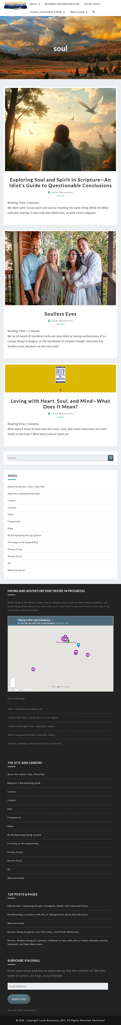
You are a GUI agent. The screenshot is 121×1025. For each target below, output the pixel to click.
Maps (10, 528)
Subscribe (19, 999)
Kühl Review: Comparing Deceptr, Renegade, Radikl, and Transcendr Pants (48, 905)
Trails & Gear (77, 12)
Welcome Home (16, 570)
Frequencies (14, 521)
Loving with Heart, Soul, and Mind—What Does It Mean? (60, 403)
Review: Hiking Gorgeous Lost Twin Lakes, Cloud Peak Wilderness (43, 931)
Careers (12, 500)
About (33, 4)
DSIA (10, 514)
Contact (12, 507)
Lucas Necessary (62, 192)
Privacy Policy (15, 549)
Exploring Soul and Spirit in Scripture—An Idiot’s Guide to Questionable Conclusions (60, 182)
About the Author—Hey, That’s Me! (26, 486)
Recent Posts (92, 4)
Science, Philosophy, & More (46, 12)
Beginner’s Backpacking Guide (62, 4)
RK (9, 563)
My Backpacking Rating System (24, 535)
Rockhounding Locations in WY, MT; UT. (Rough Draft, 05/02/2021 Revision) (48, 914)
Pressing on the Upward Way (23, 542)
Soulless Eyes (61, 314)
